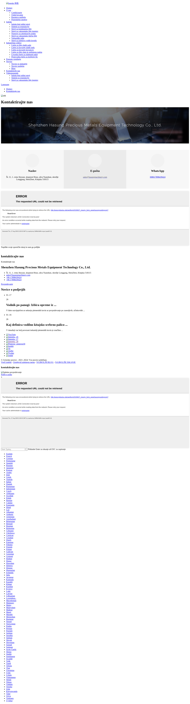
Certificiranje (16, 13)
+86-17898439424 (13, 277)
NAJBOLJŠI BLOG (45, 362)
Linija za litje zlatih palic (21, 45)
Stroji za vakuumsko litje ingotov (24, 31)
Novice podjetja (17, 66)
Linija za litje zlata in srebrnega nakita (26, 52)
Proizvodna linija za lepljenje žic (24, 57)
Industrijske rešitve (13, 43)
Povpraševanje (7, 284)
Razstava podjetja (18, 17)
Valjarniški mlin (17, 38)
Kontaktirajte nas (13, 71)
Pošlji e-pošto (6, 374)
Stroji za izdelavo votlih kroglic (24, 40)
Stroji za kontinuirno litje (21, 29)
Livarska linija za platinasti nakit (24, 54)
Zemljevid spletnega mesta (24, 362)
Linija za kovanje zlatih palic (23, 47)
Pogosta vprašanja (13, 59)
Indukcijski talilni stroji (20, 24)
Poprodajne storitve (19, 19)
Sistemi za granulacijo (20, 26)
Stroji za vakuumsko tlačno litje (24, 36)
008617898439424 (157, 177)
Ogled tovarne (17, 15)
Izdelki (9, 22)
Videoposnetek (12, 73)
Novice (9, 61)
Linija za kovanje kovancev (22, 50)
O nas (8, 10)
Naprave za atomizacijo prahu (23, 33)
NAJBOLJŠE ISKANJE (65, 362)
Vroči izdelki (6, 362)
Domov (9, 8)
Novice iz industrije (19, 64)
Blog (13, 68)
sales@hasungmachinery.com (18, 275)
